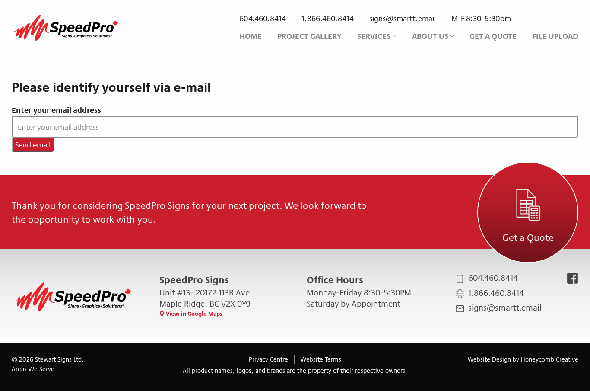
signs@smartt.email (402, 18)
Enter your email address (56, 110)
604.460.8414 (262, 18)
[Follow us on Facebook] (572, 278)
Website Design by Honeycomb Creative (523, 359)
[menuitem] (250, 36)
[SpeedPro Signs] (66, 27)
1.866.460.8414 (327, 18)
